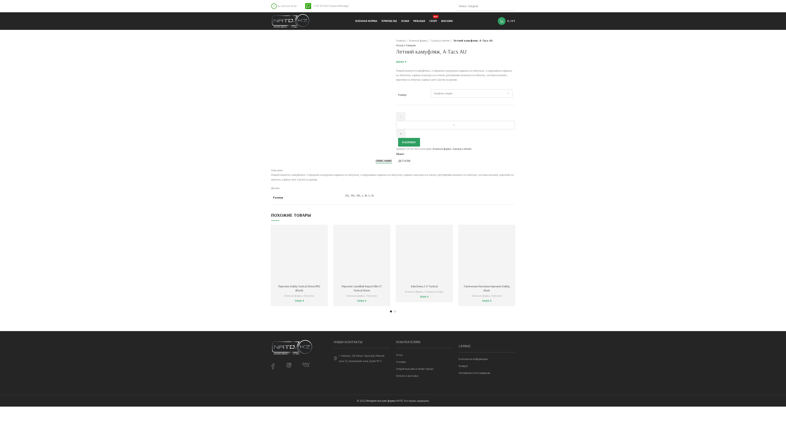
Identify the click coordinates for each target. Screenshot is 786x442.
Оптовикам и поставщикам (474, 373)
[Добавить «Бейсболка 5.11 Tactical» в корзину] (449, 231)
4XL (358, 195)
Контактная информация (473, 359)
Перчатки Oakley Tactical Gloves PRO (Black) (299, 288)
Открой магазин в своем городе (414, 369)
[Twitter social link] (412, 154)
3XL (353, 195)
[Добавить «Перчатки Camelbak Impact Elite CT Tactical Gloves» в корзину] (387, 231)
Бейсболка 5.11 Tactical (424, 286)
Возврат (463, 366)
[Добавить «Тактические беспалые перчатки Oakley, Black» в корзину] (512, 231)
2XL (347, 195)
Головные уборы (434, 291)
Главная (400, 40)
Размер (402, 95)
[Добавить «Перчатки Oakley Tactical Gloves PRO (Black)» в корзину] (324, 231)
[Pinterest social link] (417, 154)
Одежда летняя (440, 40)
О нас (399, 355)
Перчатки (309, 295)
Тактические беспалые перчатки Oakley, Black (487, 288)
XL (372, 195)
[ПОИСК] (509, 6)
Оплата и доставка (407, 376)
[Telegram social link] (426, 154)
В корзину (409, 142)
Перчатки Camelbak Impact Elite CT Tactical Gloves (362, 288)
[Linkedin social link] (422, 154)
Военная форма (418, 40)
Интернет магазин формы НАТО (384, 401)
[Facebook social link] (407, 154)
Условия (401, 362)
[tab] (384, 161)
